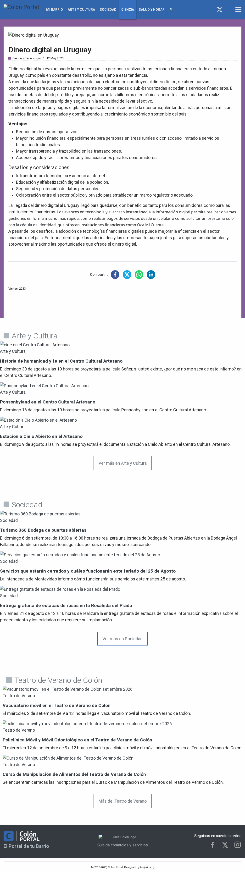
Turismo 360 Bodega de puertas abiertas (43, 530)
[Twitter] (219, 9)
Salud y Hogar (152, 9)
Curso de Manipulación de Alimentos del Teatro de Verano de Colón (74, 774)
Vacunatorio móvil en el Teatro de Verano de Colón (57, 705)
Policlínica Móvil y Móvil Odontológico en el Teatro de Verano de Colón (77, 740)
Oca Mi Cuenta (150, 224)
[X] (225, 844)
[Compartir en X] (127, 274)
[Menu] (238, 9)
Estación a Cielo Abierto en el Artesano (41, 436)
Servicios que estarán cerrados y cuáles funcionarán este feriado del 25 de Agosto (88, 571)
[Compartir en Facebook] (115, 274)
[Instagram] (228, 9)
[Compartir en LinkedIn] (151, 274)
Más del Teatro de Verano (123, 801)
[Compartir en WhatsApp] (139, 274)
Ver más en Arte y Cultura (123, 463)
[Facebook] (211, 9)
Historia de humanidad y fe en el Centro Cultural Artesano (61, 361)
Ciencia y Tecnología (26, 58)
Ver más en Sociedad (122, 638)
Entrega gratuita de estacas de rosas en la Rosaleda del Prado (66, 605)
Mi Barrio (54, 9)
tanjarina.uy (147, 867)
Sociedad (108, 9)
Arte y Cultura (81, 9)
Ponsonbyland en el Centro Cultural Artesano (47, 402)
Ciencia (127, 9)
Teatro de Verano (19, 695)
